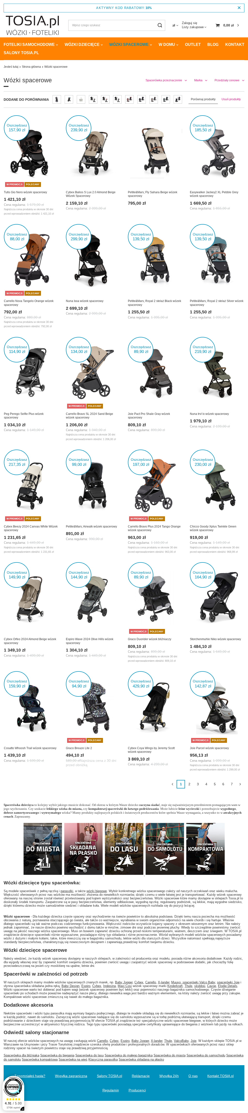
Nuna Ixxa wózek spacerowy (84, 301)
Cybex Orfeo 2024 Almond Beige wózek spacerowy (30, 641)
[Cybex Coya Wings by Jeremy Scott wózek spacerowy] (155, 707)
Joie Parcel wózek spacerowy (209, 748)
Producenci (137, 1090)
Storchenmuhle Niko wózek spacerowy (215, 639)
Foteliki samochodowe (29, 44)
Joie (193, 1041)
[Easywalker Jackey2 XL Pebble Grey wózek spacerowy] (217, 151)
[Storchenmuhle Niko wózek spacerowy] (217, 598)
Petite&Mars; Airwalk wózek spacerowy (91, 526)
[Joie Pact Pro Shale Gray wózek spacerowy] (155, 373)
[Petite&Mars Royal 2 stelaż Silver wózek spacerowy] (217, 260)
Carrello (150, 982)
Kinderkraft (175, 986)
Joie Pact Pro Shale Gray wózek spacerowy (149, 415)
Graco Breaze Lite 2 (79, 748)
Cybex (138, 982)
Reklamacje (141, 1076)
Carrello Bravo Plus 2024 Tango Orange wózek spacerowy (154, 528)
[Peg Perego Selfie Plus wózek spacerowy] (31, 373)
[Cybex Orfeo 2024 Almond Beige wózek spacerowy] (31, 598)
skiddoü (199, 986)
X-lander (163, 982)
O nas (193, 1076)
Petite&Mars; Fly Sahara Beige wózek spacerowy (152, 194)
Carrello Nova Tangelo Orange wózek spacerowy (29, 303)
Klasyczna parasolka (103, 1059)
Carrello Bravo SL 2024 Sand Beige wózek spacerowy (89, 415)
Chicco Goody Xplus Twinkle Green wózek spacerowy (213, 528)
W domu (167, 44)
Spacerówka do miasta (170, 1055)
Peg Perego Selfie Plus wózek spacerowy (24, 415)
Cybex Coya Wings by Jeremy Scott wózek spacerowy (151, 750)
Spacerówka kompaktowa (40, 1059)
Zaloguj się (189, 23)
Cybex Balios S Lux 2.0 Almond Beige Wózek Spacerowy (91, 194)
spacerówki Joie (228, 982)
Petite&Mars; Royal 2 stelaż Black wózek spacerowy (154, 303)
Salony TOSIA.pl (21, 53)
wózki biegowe (96, 891)
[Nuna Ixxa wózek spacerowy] (93, 260)
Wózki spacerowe (129, 44)
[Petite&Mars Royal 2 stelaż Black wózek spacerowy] (155, 260)
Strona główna (31, 66)
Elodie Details (227, 986)
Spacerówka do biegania (57, 1055)
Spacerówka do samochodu (205, 1055)
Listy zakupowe (193, 27)
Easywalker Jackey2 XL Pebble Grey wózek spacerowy (214, 194)
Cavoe (211, 986)
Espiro (85, 986)
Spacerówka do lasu (89, 1055)
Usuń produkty (231, 99)
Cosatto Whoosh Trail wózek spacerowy (30, 748)
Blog (212, 44)
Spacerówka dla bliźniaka (21, 1055)
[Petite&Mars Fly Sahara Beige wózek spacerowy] (155, 151)
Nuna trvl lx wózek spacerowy (209, 414)
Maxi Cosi (125, 986)
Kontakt (234, 44)
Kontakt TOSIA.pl (220, 1076)
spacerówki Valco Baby (199, 982)
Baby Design (70, 986)
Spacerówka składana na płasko (141, 1059)
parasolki (67, 891)
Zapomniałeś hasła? (29, 1076)
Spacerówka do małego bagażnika (129, 1055)
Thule (188, 986)
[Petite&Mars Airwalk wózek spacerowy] (93, 486)
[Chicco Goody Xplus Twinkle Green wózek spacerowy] (217, 486)
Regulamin (110, 1090)
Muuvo (176, 982)
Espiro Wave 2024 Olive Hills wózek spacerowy (89, 641)
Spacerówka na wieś (73, 1059)
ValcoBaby (181, 1041)
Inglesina (109, 986)
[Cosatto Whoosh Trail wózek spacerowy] (31, 707)
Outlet (193, 44)
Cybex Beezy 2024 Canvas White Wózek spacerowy (31, 528)
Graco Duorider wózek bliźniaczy (149, 639)
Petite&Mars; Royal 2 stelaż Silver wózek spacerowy (216, 303)
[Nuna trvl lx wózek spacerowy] (217, 373)
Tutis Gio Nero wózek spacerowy (25, 192)
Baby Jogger (123, 982)
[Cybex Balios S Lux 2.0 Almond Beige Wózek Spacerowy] (93, 151)
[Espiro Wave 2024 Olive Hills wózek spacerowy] (93, 598)
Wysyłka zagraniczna (71, 1076)
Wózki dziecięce (82, 44)
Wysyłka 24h (169, 1076)
